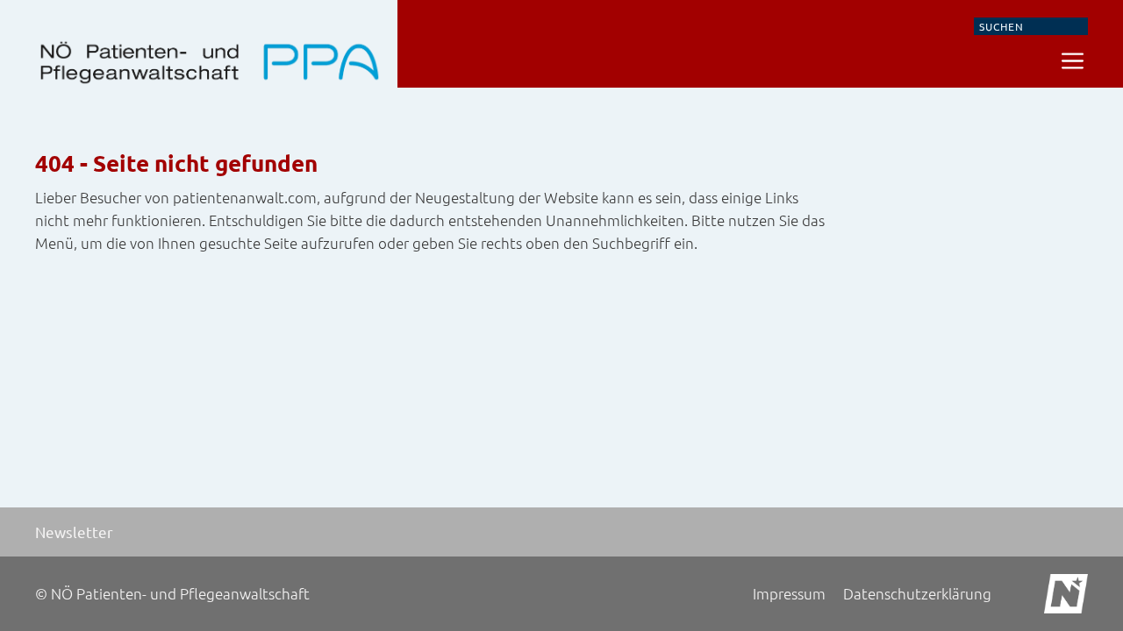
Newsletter (74, 531)
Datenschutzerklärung (917, 593)
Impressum (789, 593)
